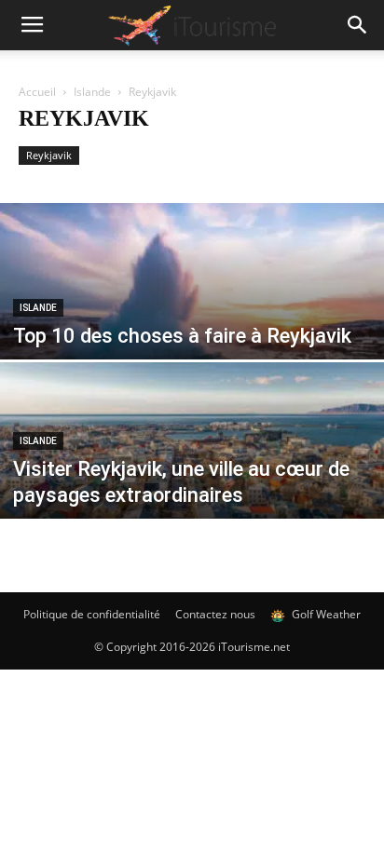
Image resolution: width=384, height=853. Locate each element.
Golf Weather (325, 614)
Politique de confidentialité (91, 614)
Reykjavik (49, 155)
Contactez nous (215, 614)
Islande (92, 92)
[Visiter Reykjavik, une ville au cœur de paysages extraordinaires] (192, 481)
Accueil (37, 92)
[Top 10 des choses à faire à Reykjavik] (192, 321)
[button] (358, 25)
